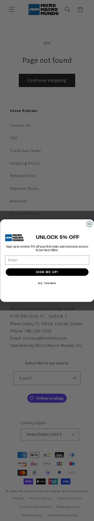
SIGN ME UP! (47, 272)
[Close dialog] (89, 224)
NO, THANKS (47, 283)
